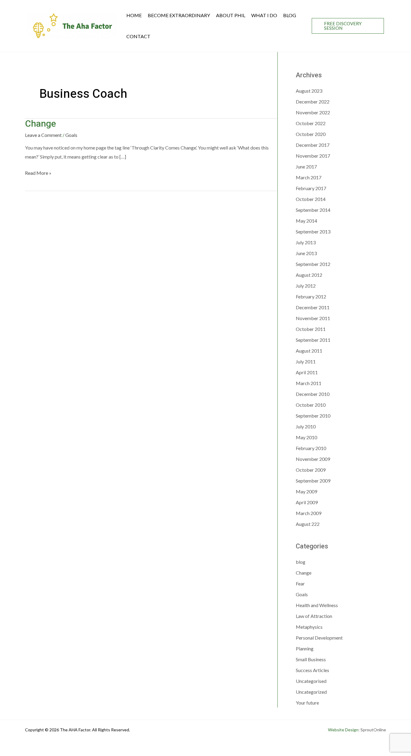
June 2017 (306, 166)
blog (300, 562)
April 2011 (307, 372)
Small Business (311, 659)
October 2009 (311, 470)
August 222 (308, 524)
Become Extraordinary (179, 15)
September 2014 (313, 210)
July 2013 (306, 242)
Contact (138, 36)
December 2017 (312, 145)
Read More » (38, 173)
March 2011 (308, 383)
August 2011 (309, 350)
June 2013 (306, 253)
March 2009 (308, 513)
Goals (71, 135)
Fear (300, 583)
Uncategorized (311, 692)
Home (134, 15)
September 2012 (313, 264)
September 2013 (313, 231)
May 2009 (306, 491)
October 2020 (311, 134)
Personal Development (319, 637)
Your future (307, 702)
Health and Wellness (317, 605)
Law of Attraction (314, 616)
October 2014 (311, 199)
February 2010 (311, 448)
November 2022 (313, 112)
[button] (348, 26)
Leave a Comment (43, 135)
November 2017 (313, 156)
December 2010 (312, 394)
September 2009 (313, 480)
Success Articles (312, 670)
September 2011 (313, 340)
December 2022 (312, 101)
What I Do (264, 15)
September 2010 (313, 415)
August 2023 (309, 91)
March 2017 (308, 177)
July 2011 (306, 361)
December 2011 (312, 307)
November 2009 (313, 459)
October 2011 (311, 329)
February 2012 (311, 296)
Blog (289, 15)
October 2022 (311, 123)
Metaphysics (309, 627)
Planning (305, 648)
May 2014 (306, 221)
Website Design (343, 729)
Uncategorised (311, 681)
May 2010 (306, 437)
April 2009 (307, 502)
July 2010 (306, 426)
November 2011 (313, 318)
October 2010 (311, 405)
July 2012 (306, 286)
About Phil (230, 15)
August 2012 (309, 275)
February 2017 (311, 188)
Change (40, 124)
